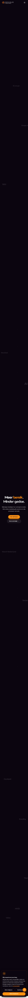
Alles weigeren (8, 990)
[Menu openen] (24, 2)
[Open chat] (24, 990)
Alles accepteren (14, 993)
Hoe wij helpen (14, 516)
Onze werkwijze (14, 521)
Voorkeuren (20, 990)
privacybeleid (16, 986)
